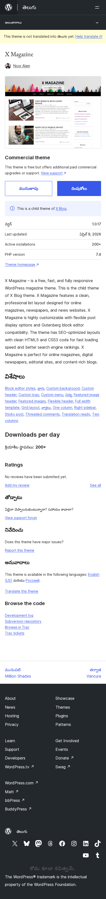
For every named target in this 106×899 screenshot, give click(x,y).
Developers (15, 757)
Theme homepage (20, 264)
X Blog (61, 208)
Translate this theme (21, 591)
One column (62, 407)
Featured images (32, 401)
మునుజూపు (28, 188)
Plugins (61, 715)
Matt (12, 791)
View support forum (21, 518)
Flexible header (60, 401)
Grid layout (30, 407)
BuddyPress (18, 809)
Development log (19, 615)
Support (12, 749)
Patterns (63, 724)
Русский (32, 580)
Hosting (12, 715)
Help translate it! (88, 36)
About (10, 698)
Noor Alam (21, 66)
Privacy (11, 724)
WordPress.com (21, 782)
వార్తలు (46, 407)
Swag (63, 766)
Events (61, 749)
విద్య (68, 395)
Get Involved (67, 740)
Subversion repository (23, 621)
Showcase (64, 698)
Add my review (17, 485)
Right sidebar (85, 407)
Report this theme (19, 550)
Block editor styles (20, 388)
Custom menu (52, 395)
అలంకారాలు (13, 22)
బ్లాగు (40, 388)
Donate (64, 757)
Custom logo (28, 395)
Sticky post (14, 414)
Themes (62, 707)
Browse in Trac (17, 627)
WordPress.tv (19, 766)
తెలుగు (22, 831)
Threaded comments (42, 414)
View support (52, 173)
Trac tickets (14, 633)
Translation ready (76, 414)
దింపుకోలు (79, 188)
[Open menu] (98, 7)
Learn (10, 740)
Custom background (63, 388)
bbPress (15, 800)
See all (95, 485)
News (10, 707)
